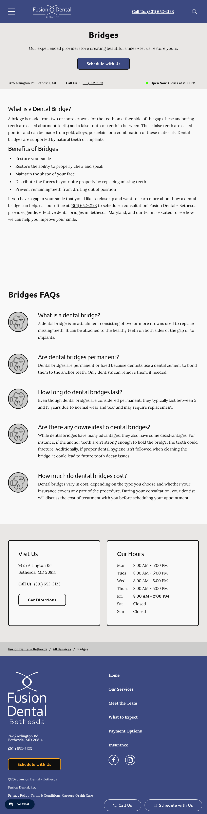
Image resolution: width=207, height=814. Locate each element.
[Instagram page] (130, 760)
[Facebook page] (114, 760)
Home (114, 675)
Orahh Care (84, 795)
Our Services (121, 689)
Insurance (118, 744)
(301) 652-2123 (92, 83)
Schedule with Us (103, 63)
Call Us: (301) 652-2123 (153, 11)
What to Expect (123, 717)
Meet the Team (123, 703)
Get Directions (42, 599)
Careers (68, 795)
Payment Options (125, 730)
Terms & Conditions (45, 795)
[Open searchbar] (194, 11)
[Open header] (12, 11)
